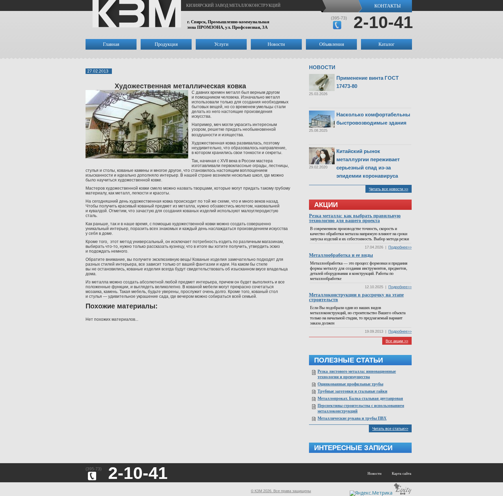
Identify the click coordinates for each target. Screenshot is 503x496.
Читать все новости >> (388, 189)
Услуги (221, 44)
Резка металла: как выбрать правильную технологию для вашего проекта (355, 218)
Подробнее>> (400, 247)
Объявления (331, 44)
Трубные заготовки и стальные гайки (352, 391)
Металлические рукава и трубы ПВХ (352, 418)
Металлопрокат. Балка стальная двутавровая (360, 398)
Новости (276, 44)
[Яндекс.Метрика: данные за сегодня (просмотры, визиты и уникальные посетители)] (371, 493)
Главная (111, 44)
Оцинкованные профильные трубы (350, 384)
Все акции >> (397, 341)
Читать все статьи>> (390, 429)
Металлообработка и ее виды (341, 255)
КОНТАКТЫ (387, 6)
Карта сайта (401, 473)
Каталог (386, 44)
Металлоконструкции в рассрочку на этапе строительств (356, 297)
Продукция (166, 44)
